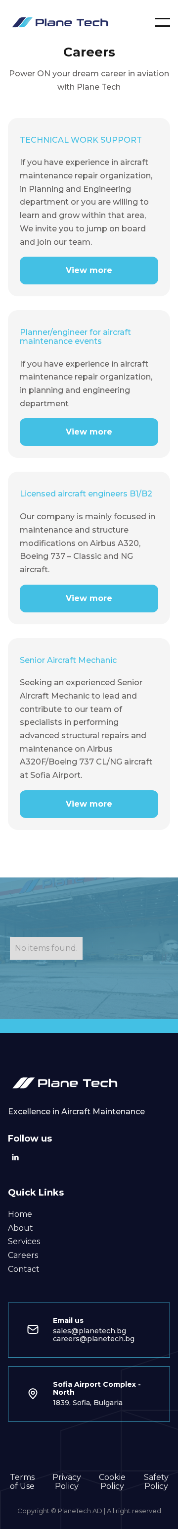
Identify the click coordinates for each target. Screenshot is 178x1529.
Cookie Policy (112, 1482)
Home (20, 1214)
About (20, 1228)
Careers (23, 1255)
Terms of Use (22, 1482)
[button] (162, 22)
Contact (24, 1269)
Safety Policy (156, 1482)
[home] (62, 22)
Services (24, 1241)
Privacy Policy (66, 1482)
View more (89, 270)
